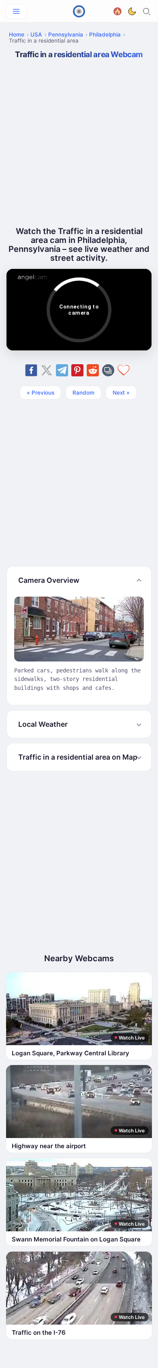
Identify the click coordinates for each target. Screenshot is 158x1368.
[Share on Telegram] (62, 370)
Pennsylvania (65, 34)
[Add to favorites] (123, 370)
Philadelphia (105, 34)
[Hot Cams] (117, 10)
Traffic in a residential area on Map (77, 757)
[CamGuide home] (79, 11)
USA (36, 34)
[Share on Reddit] (93, 370)
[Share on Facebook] (31, 370)
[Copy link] (108, 370)
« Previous (40, 392)
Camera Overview (48, 580)
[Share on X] (47, 370)
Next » (121, 392)
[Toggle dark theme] (132, 11)
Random (83, 392)
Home (16, 34)
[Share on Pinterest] (77, 370)
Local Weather (43, 724)
